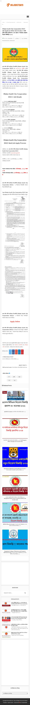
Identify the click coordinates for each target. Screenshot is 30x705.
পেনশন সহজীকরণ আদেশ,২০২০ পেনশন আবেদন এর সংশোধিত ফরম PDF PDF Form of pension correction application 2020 (19, 603)
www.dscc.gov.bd (15, 153)
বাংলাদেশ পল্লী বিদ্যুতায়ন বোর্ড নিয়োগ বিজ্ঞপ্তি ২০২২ (10, 359)
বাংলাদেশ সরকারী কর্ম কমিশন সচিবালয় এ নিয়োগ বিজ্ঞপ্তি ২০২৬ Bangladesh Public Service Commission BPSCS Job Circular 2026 (15, 499)
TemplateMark (24, 702)
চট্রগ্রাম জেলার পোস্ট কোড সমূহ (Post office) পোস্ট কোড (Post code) (19, 633)
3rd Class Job (12, 40)
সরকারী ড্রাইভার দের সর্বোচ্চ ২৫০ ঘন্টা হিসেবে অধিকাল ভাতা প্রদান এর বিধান (19, 625)
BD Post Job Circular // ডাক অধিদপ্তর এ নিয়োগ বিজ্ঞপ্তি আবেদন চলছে (15, 367)
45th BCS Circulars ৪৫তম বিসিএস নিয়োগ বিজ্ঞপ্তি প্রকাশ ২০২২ (15, 411)
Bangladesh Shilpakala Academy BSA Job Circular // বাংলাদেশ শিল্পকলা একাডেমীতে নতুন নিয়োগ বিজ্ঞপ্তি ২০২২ (15, 469)
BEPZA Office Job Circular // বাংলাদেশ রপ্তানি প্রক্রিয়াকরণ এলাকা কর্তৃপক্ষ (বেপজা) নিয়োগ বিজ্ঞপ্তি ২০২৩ (15, 525)
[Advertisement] (15, 11)
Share (13, 353)
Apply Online (15, 322)
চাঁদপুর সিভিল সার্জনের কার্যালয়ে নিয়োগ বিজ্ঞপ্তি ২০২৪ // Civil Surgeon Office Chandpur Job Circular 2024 (15, 441)
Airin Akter (6, 373)
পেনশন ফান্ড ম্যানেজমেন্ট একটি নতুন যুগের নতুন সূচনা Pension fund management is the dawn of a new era (19, 618)
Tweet (10, 353)
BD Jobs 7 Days (13, 700)
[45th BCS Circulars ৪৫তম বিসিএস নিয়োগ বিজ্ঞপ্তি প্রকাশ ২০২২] (15, 400)
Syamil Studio (10, 702)
